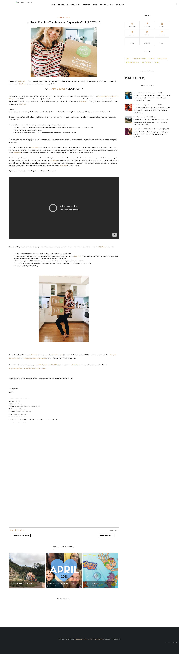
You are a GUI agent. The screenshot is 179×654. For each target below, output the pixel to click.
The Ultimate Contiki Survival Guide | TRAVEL (148, 93)
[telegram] (15, 530)
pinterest (162, 35)
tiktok (132, 43)
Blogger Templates (84, 639)
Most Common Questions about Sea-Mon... (96, 585)
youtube (162, 26)
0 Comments (114, 530)
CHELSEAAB (76, 365)
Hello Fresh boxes (57, 355)
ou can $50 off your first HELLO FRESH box (47, 365)
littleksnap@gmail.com (20, 414)
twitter (147, 35)
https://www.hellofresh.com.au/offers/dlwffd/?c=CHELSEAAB (27, 368)
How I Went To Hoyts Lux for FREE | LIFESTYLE (148, 105)
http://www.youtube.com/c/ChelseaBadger (27, 406)
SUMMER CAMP (73, 5)
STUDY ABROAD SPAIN (132, 62)
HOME (52, 5)
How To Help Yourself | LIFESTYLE (22, 585)
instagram (132, 26)
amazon (132, 35)
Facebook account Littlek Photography (34, 358)
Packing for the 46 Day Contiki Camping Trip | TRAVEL (151, 129)
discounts (162, 43)
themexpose (98, 639)
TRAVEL (61, 5)
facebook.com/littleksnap (23, 411)
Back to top (170, 642)
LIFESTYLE (86, 5)
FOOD (95, 5)
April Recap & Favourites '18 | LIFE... (61, 585)
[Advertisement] (64, 442)
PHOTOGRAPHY (106, 5)
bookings (147, 43)
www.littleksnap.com (21, 409)
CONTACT (120, 5)
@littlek (18, 401)
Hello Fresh (21, 81)
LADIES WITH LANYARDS (139, 58)
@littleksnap (17, 404)
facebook (147, 26)
